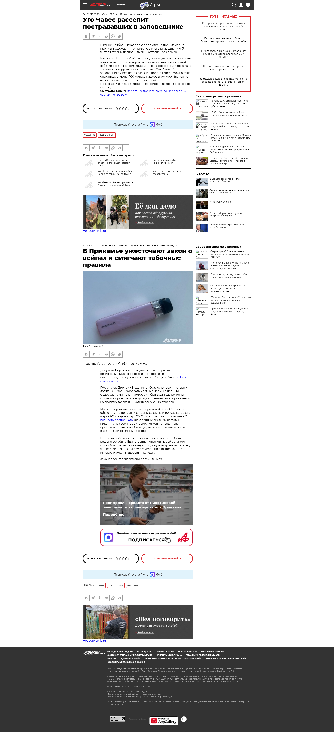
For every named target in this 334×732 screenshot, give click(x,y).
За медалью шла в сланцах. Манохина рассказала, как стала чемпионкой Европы (223, 81)
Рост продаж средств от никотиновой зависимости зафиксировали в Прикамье (142, 505)
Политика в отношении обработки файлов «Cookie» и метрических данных (141, 696)
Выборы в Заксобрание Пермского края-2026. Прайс (173, 659)
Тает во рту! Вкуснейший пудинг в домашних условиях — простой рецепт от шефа (229, 161)
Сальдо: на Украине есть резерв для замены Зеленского (229, 191)
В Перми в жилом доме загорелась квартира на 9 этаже (223, 68)
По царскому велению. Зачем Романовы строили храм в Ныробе (223, 40)
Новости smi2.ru (94, 230)
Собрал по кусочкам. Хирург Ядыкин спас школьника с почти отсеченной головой (230, 138)
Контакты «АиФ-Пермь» (169, 655)
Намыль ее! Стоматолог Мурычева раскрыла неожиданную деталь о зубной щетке (229, 103)
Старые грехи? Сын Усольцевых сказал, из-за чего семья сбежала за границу (229, 254)
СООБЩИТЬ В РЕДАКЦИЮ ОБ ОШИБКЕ (126, 662)
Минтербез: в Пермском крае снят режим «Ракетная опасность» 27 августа (223, 54)
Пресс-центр (144, 651)
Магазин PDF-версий (212, 651)
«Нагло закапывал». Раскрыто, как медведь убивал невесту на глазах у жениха (229, 126)
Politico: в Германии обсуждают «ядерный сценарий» (226, 214)
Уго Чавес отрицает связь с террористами (167, 172)
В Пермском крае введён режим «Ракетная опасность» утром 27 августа (223, 26)
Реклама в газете (187, 651)
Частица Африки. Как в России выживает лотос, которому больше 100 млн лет (229, 149)
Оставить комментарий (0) (167, 108)
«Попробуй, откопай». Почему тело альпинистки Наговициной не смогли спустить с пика (229, 265)
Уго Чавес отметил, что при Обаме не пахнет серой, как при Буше (116, 172)
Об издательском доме (120, 651)
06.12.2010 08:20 (91, 14)
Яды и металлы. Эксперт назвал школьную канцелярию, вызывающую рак (227, 288)
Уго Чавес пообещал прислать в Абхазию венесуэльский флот (115, 183)
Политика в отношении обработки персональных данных (134, 694)
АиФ (100, 346)
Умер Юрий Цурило (220, 202)
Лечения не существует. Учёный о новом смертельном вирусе (228, 275)
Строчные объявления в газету (203, 655)
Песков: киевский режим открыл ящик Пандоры (227, 226)
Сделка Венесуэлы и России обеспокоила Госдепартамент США (114, 163)
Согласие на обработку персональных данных (128, 692)
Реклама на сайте (164, 651)
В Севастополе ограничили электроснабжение (224, 180)
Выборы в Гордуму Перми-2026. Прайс (226, 659)
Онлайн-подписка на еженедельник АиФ (130, 655)
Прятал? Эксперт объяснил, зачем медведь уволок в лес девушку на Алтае (229, 311)
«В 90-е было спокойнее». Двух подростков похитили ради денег (228, 113)
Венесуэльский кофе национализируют (164, 161)
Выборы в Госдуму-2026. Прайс (124, 659)
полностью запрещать (116, 420)
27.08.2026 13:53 (91, 245)
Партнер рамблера (137, 719)
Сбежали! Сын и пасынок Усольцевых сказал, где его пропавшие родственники (230, 300)
